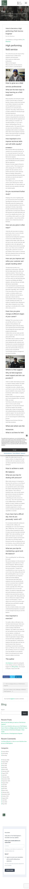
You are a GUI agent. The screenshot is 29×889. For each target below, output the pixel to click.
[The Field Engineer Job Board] (4, 5)
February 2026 (5, 759)
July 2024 (4, 775)
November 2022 (6, 794)
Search (2, 709)
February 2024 (5, 777)
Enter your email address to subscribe (12, 841)
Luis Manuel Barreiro (6, 741)
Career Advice (5, 751)
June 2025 (4, 763)
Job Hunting (5, 753)
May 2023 (4, 786)
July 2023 (4, 784)
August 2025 (5, 761)
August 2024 (5, 773)
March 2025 (5, 769)
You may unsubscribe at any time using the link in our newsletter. (14, 864)
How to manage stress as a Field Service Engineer (14, 684)
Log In (19, 2)
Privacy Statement (16, 453)
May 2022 (4, 803)
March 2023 (5, 790)
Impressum (23, 453)
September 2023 (6, 780)
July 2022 (4, 800)
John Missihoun (10, 36)
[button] (27, 435)
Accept (14, 450)
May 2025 (4, 765)
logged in (12, 698)
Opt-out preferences (8, 453)
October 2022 (5, 796)
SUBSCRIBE (9, 870)
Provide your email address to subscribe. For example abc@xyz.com (14, 850)
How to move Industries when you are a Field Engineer (14, 726)
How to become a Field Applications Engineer (11, 733)
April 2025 (4, 767)
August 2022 (5, 798)
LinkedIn (19, 677)
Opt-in (6, 854)
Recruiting (4, 755)
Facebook (7, 677)
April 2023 (4, 788)
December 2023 (6, 779)
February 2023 (5, 792)
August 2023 (5, 782)
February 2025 (5, 771)
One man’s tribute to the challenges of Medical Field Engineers (15, 690)
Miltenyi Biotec (15, 666)
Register (20, 3)
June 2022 (4, 801)
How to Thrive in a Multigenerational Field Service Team (14, 728)
